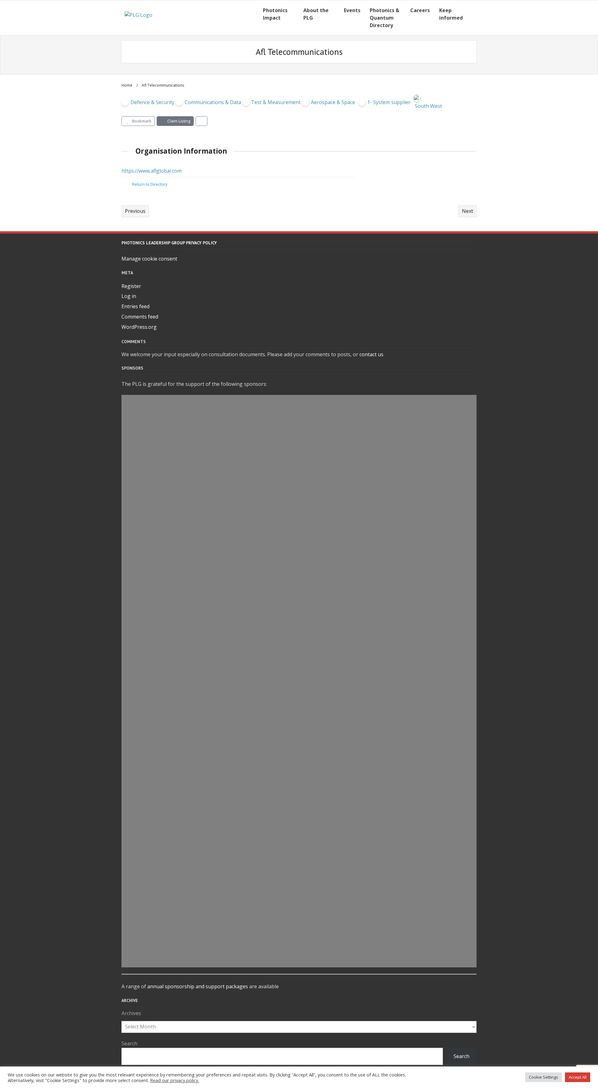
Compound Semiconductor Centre (194, 759)
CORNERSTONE (162, 831)
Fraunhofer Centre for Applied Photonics (205, 659)
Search (129, 1043)
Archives (131, 1013)
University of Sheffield (174, 888)
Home (126, 85)
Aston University (165, 559)
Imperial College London (178, 602)
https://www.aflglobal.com (151, 170)
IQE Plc (149, 416)
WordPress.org (139, 327)
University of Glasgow (174, 960)
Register (131, 286)
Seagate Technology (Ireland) (186, 874)
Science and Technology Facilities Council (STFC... (218, 673)
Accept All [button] (577, 1077)
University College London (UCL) (191, 616)
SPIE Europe (157, 444)
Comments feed (139, 316)
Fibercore (153, 630)
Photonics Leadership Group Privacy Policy (169, 243)
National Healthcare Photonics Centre (201, 645)
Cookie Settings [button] (543, 1077)
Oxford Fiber (159, 587)
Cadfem (151, 530)
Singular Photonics (169, 688)
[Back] (201, 121)
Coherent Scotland (168, 802)
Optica (149, 845)
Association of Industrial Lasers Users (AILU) (211, 745)
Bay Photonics (161, 516)
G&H (145, 903)
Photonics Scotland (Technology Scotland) (207, 860)
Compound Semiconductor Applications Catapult (219, 816)
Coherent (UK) (161, 773)
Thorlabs (153, 945)
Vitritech (153, 473)
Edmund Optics (163, 702)
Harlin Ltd (155, 459)
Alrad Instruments (168, 430)
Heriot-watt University (175, 401)
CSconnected (159, 731)
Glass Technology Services (181, 917)
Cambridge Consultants (177, 502)
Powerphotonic (163, 573)
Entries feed (135, 306)
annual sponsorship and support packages (197, 986)
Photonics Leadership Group (185, 545)
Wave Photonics (164, 487)
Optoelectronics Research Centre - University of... (219, 788)
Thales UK (154, 716)
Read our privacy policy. (174, 1080)
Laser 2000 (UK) (163, 931)
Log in (128, 296)
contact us (371, 354)
